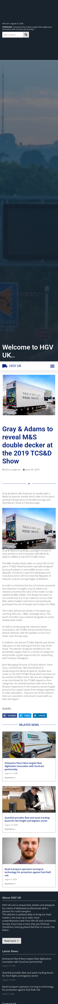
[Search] (26, 35)
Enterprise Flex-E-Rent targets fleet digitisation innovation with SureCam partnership (24, 766)
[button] (52, 366)
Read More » (10, 777)
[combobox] (12, 35)
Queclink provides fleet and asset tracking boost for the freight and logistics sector (27, 819)
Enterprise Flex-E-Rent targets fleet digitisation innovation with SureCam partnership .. (27, 28)
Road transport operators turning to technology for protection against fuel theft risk (28, 872)
